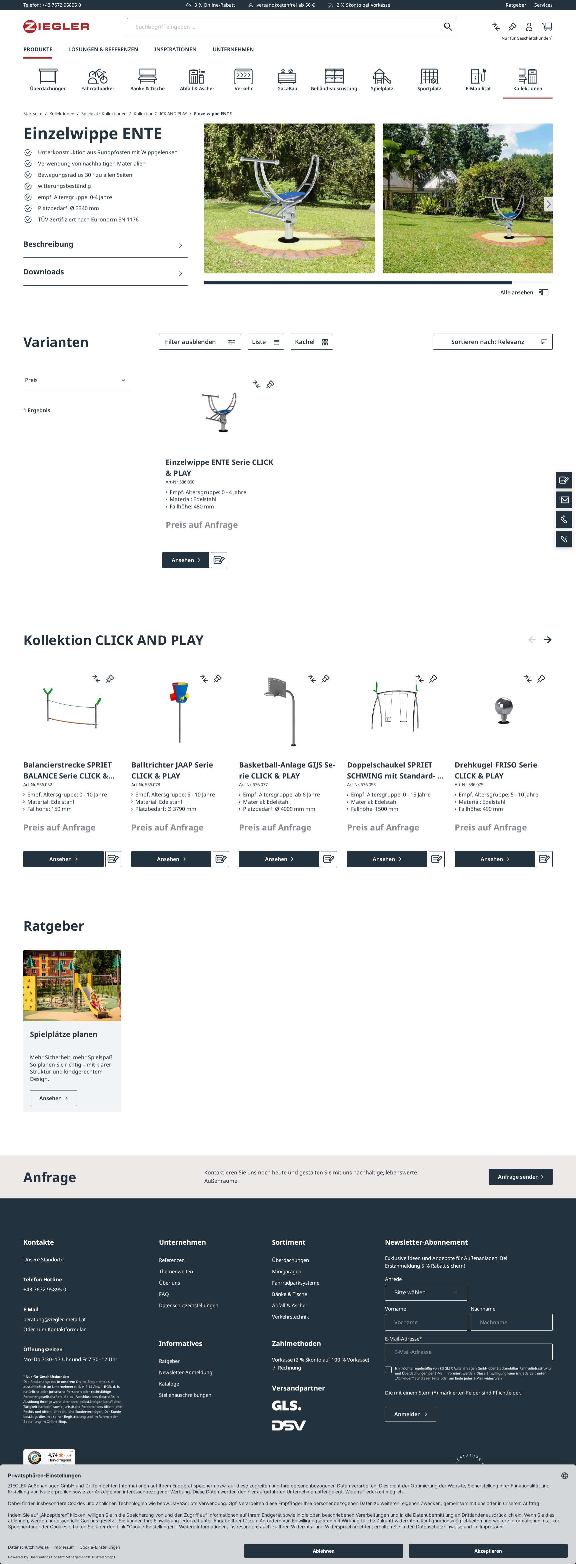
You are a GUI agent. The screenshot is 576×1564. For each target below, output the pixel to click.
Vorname (395, 1308)
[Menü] (71, 1453)
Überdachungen (290, 1260)
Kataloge (169, 1383)
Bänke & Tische (289, 1294)
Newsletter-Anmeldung (185, 1372)
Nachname (483, 1308)
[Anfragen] (219, 560)
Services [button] (543, 5)
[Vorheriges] (532, 640)
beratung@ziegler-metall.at (54, 1319)
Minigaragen (286, 1271)
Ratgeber (169, 1361)
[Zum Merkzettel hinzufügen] (270, 384)
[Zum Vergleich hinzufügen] (257, 384)
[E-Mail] (564, 499)
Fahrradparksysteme (295, 1282)
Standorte (52, 1259)
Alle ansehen (517, 292)
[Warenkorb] (545, 26)
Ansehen (51, 1098)
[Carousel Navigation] (540, 640)
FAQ (164, 1294)
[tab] (48, 80)
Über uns (169, 1282)
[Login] (529, 26)
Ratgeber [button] (516, 5)
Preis (31, 380)
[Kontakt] (564, 480)
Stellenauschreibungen (185, 1395)
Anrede (393, 1279)
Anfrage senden (518, 1176)
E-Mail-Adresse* (403, 1338)
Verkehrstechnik (290, 1316)
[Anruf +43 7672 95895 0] (564, 519)
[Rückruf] (564, 539)
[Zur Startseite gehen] (56, 26)
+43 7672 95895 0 (44, 1289)
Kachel (305, 342)
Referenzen (172, 1260)
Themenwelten (176, 1271)
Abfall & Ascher (289, 1305)
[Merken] (512, 26)
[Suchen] (448, 26)
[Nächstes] (548, 640)
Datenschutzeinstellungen (188, 1305)
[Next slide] (548, 204)
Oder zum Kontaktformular (54, 1329)
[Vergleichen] (496, 26)
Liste (259, 342)
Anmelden (408, 1414)
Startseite (32, 114)
